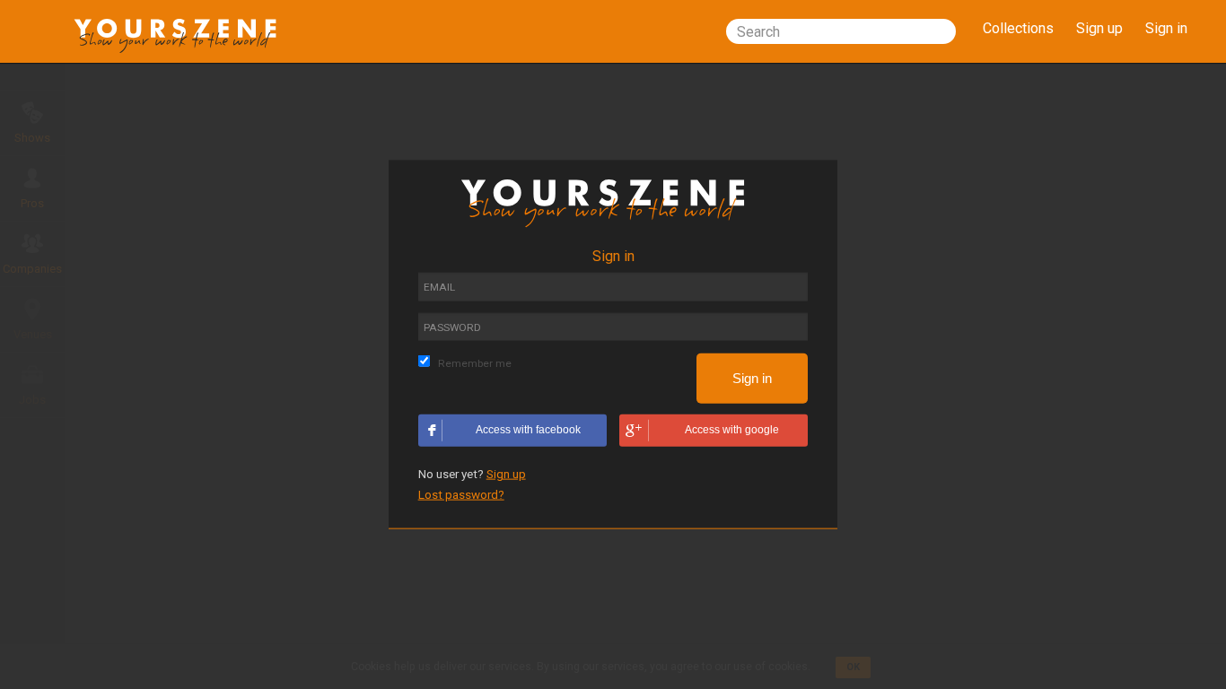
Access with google (732, 429)
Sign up (1099, 28)
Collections (1018, 28)
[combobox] (841, 31)
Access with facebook (528, 429)
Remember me (475, 362)
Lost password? (461, 493)
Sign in (1166, 28)
